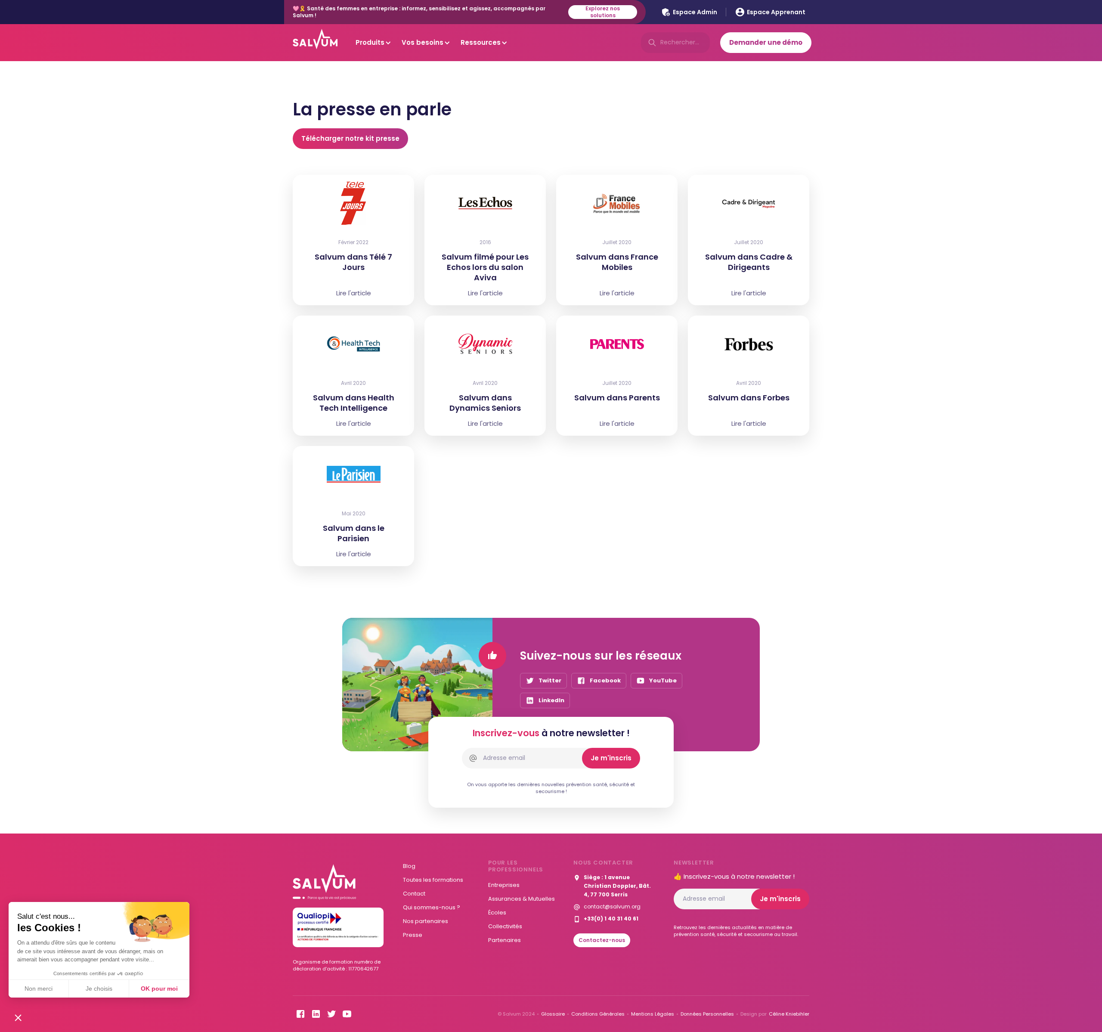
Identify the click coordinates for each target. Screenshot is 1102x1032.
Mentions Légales (652, 1013)
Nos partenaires (425, 921)
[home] (315, 42)
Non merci (39, 988)
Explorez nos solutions (602, 12)
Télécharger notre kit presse (350, 138)
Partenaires (504, 940)
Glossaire (553, 1013)
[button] (18, 1017)
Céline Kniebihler (789, 1013)
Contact (414, 893)
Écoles (497, 912)
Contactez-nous (602, 940)
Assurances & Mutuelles (521, 899)
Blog (409, 866)
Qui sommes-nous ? (431, 907)
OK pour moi (159, 988)
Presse (412, 935)
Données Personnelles (707, 1013)
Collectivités (505, 926)
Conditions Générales (598, 1013)
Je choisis (99, 988)
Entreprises (504, 885)
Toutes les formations (433, 880)
